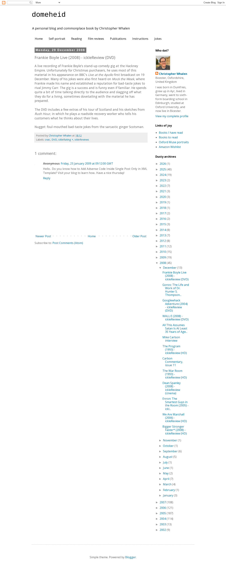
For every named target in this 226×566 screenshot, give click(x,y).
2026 (163, 164)
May (166, 473)
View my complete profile (171, 116)
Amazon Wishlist (170, 147)
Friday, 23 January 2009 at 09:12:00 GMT (87, 163)
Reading (76, 39)
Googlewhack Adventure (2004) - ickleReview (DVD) (175, 305)
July (165, 462)
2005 (163, 513)
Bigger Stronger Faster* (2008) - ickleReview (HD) (174, 430)
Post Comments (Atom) (67, 243)
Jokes (158, 39)
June (166, 468)
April (166, 479)
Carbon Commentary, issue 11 (172, 361)
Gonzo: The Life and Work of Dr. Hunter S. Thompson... (175, 290)
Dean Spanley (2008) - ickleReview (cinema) (171, 388)
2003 (163, 524)
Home (39, 39)
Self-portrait (57, 39)
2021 (163, 191)
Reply (46, 178)
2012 (163, 241)
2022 (163, 186)
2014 (163, 230)
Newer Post (43, 236)
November (170, 440)
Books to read (168, 137)
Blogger (130, 557)
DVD (54, 139)
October (168, 446)
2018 (163, 208)
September (170, 451)
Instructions (140, 39)
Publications (118, 39)
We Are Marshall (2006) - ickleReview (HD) (174, 417)
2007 (163, 502)
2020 (163, 197)
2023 (163, 180)
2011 (163, 246)
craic (47, 139)
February (169, 490)
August (168, 457)
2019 (163, 202)
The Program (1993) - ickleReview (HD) (174, 349)
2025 (163, 169)
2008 (163, 263)
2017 (163, 213)
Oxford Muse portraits (174, 142)
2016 (163, 219)
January (168, 495)
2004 (163, 519)
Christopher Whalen (173, 74)
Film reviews (96, 39)
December (170, 268)
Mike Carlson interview (171, 338)
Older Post (139, 236)
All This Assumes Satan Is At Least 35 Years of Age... (174, 328)
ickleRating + (65, 139)
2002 (163, 530)
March (167, 484)
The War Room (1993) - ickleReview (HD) (174, 374)
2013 (163, 235)
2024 (163, 175)
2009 (163, 257)
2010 (163, 252)
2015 (163, 224)
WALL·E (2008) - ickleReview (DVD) (175, 317)
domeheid (49, 15)
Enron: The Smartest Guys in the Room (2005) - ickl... (175, 404)
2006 (163, 508)
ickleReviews (82, 139)
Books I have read (171, 133)
